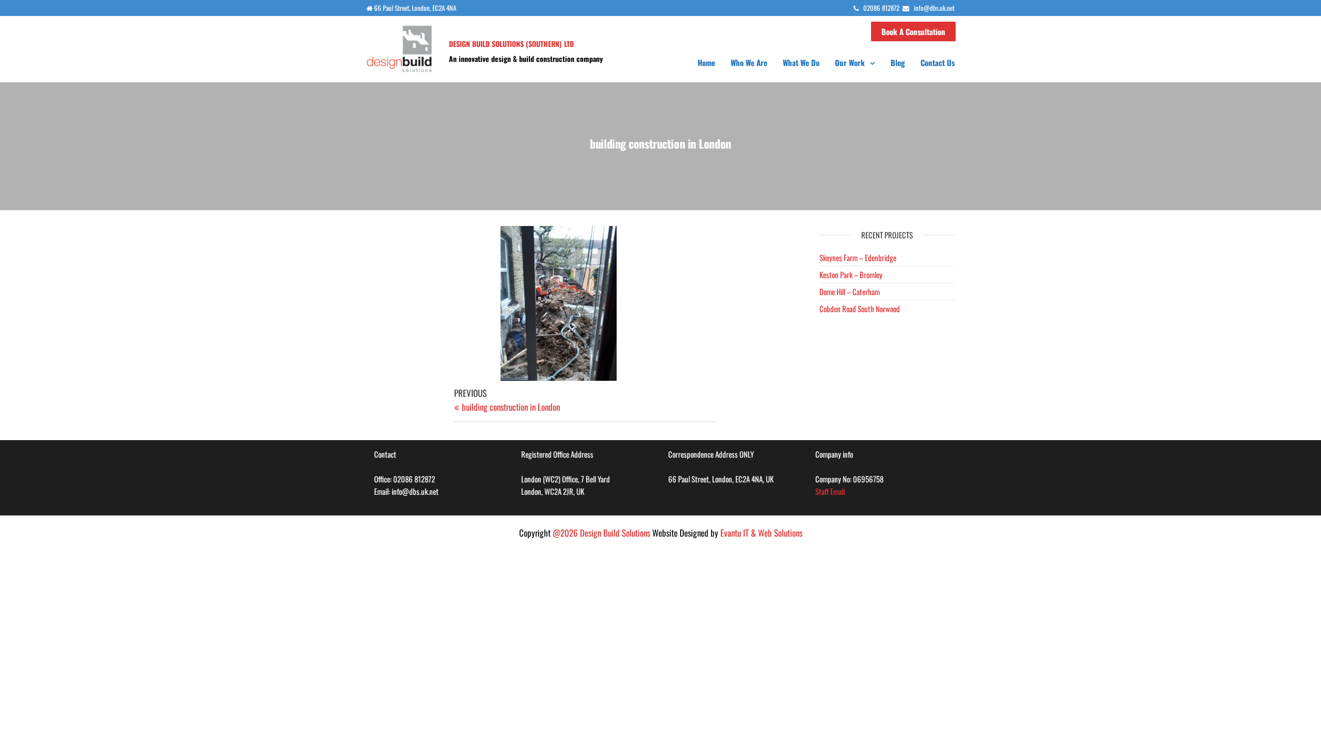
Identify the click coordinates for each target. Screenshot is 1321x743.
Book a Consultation (913, 31)
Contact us (938, 62)
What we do (801, 62)
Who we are (749, 62)
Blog (898, 62)
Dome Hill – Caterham (849, 291)
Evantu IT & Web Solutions (761, 532)
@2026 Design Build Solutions (601, 532)
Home (706, 62)
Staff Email (830, 491)
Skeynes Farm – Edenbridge (857, 257)
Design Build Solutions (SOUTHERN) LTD (511, 43)
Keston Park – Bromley (850, 274)
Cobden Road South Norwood (859, 308)
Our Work (850, 62)
